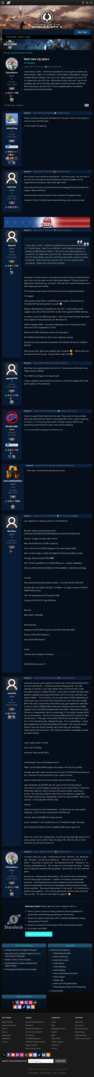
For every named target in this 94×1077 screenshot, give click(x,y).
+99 (13, 496)
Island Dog (11, 128)
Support (79, 1017)
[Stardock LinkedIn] (28, 1007)
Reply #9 (27, 851)
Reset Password (80, 1035)
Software (6, 1017)
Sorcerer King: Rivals (32, 1048)
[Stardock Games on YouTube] (22, 1002)
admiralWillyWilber (13, 480)
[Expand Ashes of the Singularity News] (52, 983)
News (53, 1035)
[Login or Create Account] (83, 2)
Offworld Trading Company (35, 1042)
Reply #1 (27, 113)
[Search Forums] (91, 2)
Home (5, 53)
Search (21, 37)
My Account (79, 1025)
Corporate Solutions (9, 1025)
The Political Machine (33, 1038)
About (53, 1022)
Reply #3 (27, 230)
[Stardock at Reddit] (15, 1007)
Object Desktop (7, 1022)
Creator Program (57, 1042)
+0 (12, 547)
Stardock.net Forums (68, 411)
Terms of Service (45, 1073)
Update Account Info (82, 1038)
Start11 (4, 1028)
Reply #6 (30, 465)
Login (28, 37)
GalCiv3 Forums (62, 363)
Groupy (4, 1042)
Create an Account (81, 1028)
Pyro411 (12, 245)
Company (55, 1017)
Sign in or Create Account (39, 934)
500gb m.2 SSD (33, 421)
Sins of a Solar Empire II (33, 1032)
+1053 (12, 141)
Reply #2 (27, 171)
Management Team (58, 1028)
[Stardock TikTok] (24, 1007)
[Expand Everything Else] (49, 991)
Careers (54, 1032)
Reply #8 (27, 678)
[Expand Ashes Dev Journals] (52, 960)
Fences (4, 1032)
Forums (54, 1048)
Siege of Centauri (31, 1045)
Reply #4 (27, 363)
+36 (11, 439)
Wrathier (11, 531)
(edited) (75, 516)
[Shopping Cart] (87, 2)
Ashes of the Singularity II (34, 1022)
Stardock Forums (63, 113)
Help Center (79, 1022)
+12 (12, 202)
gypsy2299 (12, 378)
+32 (11, 261)
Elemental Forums (54, 66)
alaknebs (11, 187)
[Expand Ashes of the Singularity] (49, 950)
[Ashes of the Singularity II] (47, 19)
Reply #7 (27, 516)
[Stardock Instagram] (30, 1002)
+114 (11, 391)
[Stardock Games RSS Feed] (33, 1007)
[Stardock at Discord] (19, 1007)
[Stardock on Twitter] (13, 1002)
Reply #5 (27, 411)
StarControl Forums (63, 230)
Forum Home (11, 37)
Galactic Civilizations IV (33, 1028)
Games (28, 1017)
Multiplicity (6, 1038)
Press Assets (55, 1038)
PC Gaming (28, 53)
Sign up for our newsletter (14, 1061)
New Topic (82, 32)
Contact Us (55, 1045)
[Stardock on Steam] (35, 1002)
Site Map (62, 1073)
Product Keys (80, 1032)
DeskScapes (6, 1035)
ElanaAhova (12, 72)
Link (26, 429)
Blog (53, 1025)
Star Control (29, 1035)
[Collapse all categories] (89, 949)
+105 (11, 88)
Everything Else (16, 53)
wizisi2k (12, 693)
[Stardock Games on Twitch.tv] (26, 1002)
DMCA (55, 1073)
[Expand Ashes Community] (52, 957)
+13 (12, 709)
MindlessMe (12, 426)
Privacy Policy (33, 1073)
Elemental (29, 1025)
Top (89, 113)
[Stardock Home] (9, 2)
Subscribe (60, 1061)
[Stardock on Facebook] (17, 1002)
